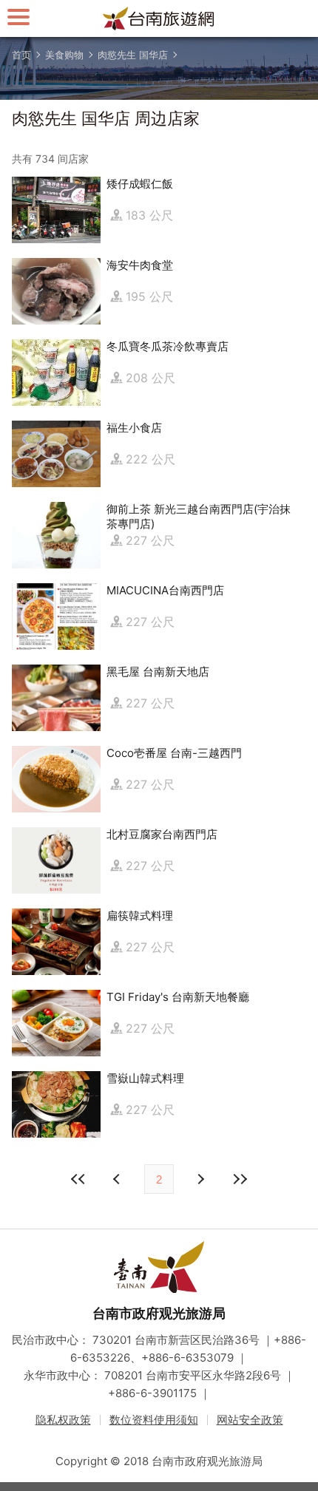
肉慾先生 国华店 (133, 55)
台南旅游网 (159, 18)
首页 (21, 55)
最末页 (239, 1179)
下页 (118, 1179)
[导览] (18, 16)
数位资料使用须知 (153, 1420)
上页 (199, 1179)
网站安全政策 (250, 1420)
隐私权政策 (63, 1420)
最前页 (78, 1179)
